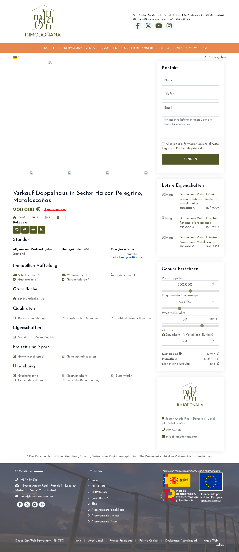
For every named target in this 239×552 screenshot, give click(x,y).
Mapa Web (211, 540)
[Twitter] (148, 25)
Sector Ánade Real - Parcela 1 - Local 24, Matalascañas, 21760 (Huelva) (181, 15)
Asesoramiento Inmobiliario (107, 510)
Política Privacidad (121, 540)
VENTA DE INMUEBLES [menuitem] (101, 47)
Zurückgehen (217, 57)
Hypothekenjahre (173, 313)
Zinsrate (167, 330)
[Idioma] (66, 57)
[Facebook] (137, 25)
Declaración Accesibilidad (181, 540)
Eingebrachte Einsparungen (180, 295)
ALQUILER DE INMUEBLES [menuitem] (139, 47)
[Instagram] (169, 25)
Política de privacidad (190, 148)
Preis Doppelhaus (174, 278)
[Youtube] (158, 25)
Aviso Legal (95, 540)
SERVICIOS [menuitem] (72, 47)
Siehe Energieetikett (126, 257)
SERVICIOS (99, 492)
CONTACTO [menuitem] (181, 47)
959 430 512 (183, 19)
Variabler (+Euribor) (199, 334)
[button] (17, 230)
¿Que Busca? (99, 498)
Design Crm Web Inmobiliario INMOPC (39, 540)
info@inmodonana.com (152, 19)
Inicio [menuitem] (36, 47)
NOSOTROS (99, 486)
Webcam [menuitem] (200, 47)
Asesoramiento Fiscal (104, 521)
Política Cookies (149, 540)
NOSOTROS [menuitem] (52, 47)
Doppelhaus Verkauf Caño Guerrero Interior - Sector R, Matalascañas (198, 199)
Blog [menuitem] (165, 47)
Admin (220, 545)
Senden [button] (190, 159)
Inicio (94, 480)
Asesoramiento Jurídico (105, 515)
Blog (94, 504)
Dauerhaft (173, 334)
